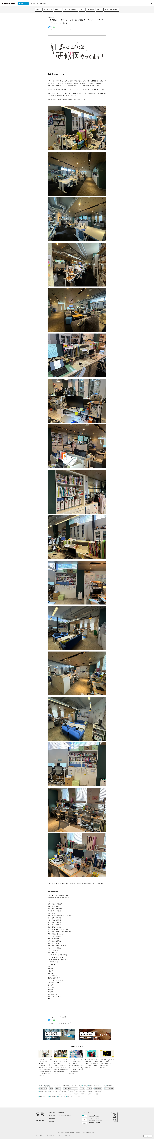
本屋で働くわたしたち (80, 1091)
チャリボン (58, 1088)
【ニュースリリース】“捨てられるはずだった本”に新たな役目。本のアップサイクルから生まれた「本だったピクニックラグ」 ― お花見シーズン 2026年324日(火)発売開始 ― (76, 1065)
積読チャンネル (57, 1085)
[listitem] (52, 1112)
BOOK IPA (90, 1088)
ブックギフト (68, 1094)
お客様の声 (64, 1091)
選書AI (71, 1091)
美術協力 (51, 30)
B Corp (81, 9)
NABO (100, 1094)
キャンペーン (61, 1096)
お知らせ (38, 9)
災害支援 (109, 1085)
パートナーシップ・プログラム (63, 30)
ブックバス (52, 1096)
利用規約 (88, 1132)
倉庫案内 (90, 1091)
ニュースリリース (76, 1085)
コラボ (84, 1085)
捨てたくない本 (43, 1088)
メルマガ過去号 (43, 1091)
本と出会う (58, 9)
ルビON (148, 1136)
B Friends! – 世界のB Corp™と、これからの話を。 (51, 1094)
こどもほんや (98, 1091)
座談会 (51, 1088)
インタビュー (101, 1085)
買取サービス (92, 1085)
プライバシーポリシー (82, 1132)
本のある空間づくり (54, 1091)
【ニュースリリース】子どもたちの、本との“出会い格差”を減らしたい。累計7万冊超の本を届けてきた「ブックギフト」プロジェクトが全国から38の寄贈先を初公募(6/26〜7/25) (61, 1065)
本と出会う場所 (98, 1088)
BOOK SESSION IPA (109, 1088)
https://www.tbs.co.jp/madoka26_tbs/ (58, 897)
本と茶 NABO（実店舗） (111, 9)
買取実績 (83, 1094)
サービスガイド (48, 9)
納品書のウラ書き (92, 1094)
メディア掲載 (90, 9)
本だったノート (43, 1096)
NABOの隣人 (66, 1085)
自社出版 (82, 1088)
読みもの (99, 9)
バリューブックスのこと (70, 9)
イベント (107, 1094)
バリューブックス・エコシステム (74, 1096)
